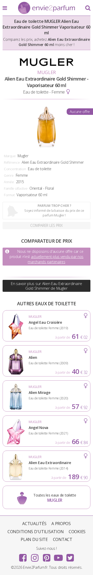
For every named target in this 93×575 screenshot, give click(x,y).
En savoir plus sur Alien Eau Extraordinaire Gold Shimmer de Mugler (46, 286)
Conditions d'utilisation (35, 531)
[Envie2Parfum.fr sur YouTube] (58, 556)
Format (9, 195)
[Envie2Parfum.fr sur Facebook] (23, 556)
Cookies (77, 531)
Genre (9, 175)
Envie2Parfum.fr (46, 8)
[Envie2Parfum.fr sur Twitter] (70, 556)
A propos (61, 523)
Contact (62, 539)
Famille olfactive (15, 188)
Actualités (34, 523)
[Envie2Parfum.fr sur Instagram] (34, 556)
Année (9, 182)
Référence (12, 162)
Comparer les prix (46, 225)
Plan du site (34, 539)
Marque (10, 156)
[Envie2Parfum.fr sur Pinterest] (46, 556)
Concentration (15, 169)
